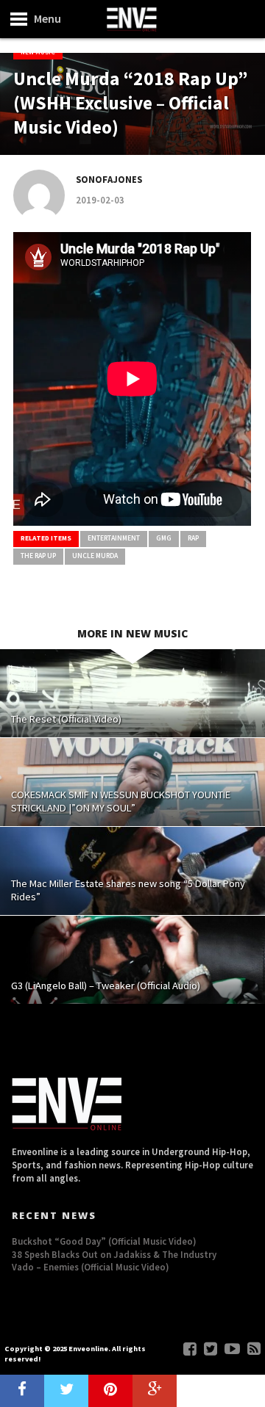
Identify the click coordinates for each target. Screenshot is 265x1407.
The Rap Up (38, 555)
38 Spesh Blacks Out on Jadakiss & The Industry (114, 1254)
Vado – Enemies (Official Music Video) (90, 1267)
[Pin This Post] (110, 1391)
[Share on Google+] (154, 1391)
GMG (164, 538)
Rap (193, 538)
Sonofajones (109, 179)
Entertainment (114, 538)
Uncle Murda (95, 555)
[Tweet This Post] (66, 1391)
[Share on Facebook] (22, 1391)
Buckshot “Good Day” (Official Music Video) (104, 1241)
